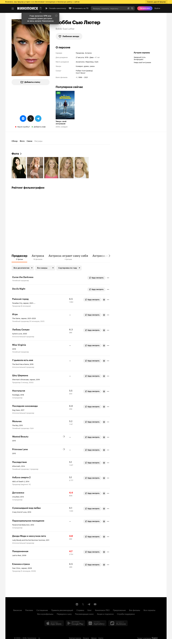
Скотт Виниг (80, 72)
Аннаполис (80, 61)
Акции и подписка (105, 613)
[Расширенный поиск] (128, 8)
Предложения (119, 609)
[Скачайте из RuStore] (118, 623)
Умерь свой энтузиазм (142, 62)
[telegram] (38, 118)
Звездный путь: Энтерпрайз (140, 58)
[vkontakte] (23, 118)
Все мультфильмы (45, 613)
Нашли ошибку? (23, 126)
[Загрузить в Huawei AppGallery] (96, 623)
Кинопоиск (31, 637)
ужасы (92, 66)
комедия (79, 66)
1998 (80, 77)
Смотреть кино (145, 8)
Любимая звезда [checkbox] (70, 36)
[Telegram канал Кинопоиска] (89, 604)
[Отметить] (108, 278)
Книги (100, 637)
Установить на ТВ (80, 8)
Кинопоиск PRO (102, 609)
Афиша (93, 637)
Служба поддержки (126, 613)
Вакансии (17, 609)
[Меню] (12, 8)
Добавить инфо (40, 126)
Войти (157, 8)
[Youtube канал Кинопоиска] (95, 604)
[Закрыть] (56, 15)
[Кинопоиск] (27, 8)
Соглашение (42, 609)
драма (86, 66)
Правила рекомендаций (62, 609)
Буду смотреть (98, 278)
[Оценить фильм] (104, 300)
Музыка (86, 637)
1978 (86, 57)
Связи (29, 141)
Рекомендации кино (84, 613)
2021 (86, 77)
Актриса (88, 53)
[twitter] (30, 118)
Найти (132, 8)
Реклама (29, 609)
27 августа (80, 57)
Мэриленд (89, 61)
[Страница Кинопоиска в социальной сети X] (82, 604)
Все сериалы (149, 609)
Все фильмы (134, 609)
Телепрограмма (75, 637)
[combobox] (108, 8)
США (96, 61)
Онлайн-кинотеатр (57, 8)
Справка (80, 609)
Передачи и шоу (64, 613)
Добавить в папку (32, 82)
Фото (22, 141)
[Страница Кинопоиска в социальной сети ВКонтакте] (76, 604)
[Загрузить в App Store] (54, 623)
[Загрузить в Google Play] (75, 623)
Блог (90, 609)
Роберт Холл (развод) (84, 70)
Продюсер (80, 53)
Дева (91, 57)
